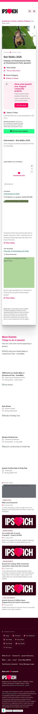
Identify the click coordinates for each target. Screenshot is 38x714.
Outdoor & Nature (12, 78)
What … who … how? (9, 660)
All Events (9, 647)
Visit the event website (20, 131)
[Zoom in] (31, 165)
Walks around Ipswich (10, 502)
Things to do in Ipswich (13, 340)
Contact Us (16, 655)
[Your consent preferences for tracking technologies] (3, 710)
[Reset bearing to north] (31, 171)
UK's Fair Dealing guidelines (10, 693)
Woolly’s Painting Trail (9, 437)
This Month (9, 643)
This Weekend (30, 635)
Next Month (21, 643)
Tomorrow (17, 635)
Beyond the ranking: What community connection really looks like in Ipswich (15, 565)
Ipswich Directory (27, 655)
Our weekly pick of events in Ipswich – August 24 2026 (12, 534)
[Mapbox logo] (8, 184)
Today (7, 635)
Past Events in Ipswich (10, 664)
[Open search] (30, 11)
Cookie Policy (18, 710)
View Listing (9, 243)
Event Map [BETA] (24, 660)
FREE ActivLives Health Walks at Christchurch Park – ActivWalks (13, 374)
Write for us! (6, 655)
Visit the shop (21, 105)
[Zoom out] (31, 168)
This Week (9, 639)
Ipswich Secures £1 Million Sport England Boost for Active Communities (16, 601)
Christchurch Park (11, 194)
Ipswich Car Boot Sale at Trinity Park (14, 468)
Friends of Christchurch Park (16, 251)
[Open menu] (34, 11)
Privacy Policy (8, 710)
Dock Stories (6, 406)
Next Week (20, 639)
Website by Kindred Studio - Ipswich (19, 685)
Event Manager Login (26, 664)
